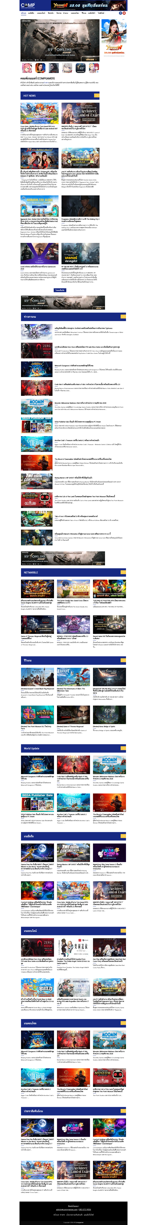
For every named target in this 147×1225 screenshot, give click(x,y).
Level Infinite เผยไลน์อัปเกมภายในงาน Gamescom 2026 (38, 268)
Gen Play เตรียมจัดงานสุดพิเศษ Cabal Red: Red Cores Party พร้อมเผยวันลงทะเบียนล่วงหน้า (109, 960)
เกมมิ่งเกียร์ (91, 13)
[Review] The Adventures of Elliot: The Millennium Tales (71, 690)
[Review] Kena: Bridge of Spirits (104, 726)
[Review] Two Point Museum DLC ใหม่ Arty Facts (36, 727)
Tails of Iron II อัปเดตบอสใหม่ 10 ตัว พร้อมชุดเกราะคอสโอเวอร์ (76, 516)
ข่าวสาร (46, 83)
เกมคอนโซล (75, 13)
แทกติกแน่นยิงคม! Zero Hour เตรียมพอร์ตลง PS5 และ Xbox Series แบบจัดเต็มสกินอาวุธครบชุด (87, 347)
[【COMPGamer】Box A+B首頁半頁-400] (114, 38)
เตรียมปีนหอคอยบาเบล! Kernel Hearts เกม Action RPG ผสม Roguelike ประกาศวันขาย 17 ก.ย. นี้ (73, 1001)
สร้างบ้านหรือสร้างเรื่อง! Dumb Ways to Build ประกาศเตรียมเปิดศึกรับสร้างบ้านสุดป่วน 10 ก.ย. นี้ (37, 1001)
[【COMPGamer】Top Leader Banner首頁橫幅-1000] (88, 5)
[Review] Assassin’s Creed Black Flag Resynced (37, 689)
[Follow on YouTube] (124, 13)
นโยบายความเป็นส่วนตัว (74, 1215)
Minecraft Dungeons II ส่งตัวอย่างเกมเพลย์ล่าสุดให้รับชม (74, 366)
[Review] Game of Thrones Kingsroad (70, 726)
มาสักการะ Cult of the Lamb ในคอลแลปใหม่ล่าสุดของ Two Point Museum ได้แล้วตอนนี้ (85, 496)
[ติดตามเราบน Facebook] (120, 13)
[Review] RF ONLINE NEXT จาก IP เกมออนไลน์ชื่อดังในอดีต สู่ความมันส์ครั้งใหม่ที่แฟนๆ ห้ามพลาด (109, 691)
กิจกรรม (59, 13)
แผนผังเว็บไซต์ (89, 1215)
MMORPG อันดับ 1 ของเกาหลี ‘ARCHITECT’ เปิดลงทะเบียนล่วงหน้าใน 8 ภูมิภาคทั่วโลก (79, 127)
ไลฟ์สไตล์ (101, 13)
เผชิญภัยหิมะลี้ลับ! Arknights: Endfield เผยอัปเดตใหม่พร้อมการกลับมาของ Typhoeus (83, 328)
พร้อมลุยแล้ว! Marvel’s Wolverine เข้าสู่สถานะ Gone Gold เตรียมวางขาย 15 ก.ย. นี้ (82, 534)
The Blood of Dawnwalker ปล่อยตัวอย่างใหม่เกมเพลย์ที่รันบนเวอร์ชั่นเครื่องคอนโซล (83, 459)
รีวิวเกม (84, 13)
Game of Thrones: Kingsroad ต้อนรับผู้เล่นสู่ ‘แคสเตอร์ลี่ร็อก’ (36, 637)
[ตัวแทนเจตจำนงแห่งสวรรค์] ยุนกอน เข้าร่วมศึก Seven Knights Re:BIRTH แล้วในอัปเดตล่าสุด (37, 601)
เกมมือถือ (31, 13)
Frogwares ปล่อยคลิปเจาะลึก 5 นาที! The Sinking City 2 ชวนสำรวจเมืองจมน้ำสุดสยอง (80, 220)
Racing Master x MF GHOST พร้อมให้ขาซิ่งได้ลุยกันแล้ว (73, 478)
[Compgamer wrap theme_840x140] (63, 302)
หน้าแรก (23, 13)
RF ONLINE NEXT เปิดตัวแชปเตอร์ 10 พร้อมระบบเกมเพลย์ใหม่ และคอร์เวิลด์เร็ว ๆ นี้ (80, 268)
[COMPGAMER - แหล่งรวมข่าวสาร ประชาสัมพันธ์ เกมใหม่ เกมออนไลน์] (28, 5)
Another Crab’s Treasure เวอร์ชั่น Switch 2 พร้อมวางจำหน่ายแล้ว (77, 440)
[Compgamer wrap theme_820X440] (60, 40)
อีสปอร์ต (50, 13)
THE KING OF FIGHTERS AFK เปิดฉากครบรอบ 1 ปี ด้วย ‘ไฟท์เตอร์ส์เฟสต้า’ (109, 601)
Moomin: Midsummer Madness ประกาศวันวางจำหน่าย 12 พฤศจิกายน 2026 (80, 403)
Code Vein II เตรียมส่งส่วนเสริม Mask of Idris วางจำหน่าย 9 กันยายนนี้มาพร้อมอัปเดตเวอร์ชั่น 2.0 (87, 384)
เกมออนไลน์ (41, 13)
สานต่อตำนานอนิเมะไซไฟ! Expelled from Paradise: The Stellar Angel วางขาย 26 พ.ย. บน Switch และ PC (73, 961)
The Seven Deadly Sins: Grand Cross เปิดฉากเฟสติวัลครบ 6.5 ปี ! (72, 601)
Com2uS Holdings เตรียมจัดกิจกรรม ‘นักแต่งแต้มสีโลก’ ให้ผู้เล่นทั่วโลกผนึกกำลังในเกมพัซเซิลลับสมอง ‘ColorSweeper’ (36, 904)
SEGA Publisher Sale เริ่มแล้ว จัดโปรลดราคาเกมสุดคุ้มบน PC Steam (78, 422)
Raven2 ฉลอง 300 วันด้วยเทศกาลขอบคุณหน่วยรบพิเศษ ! (109, 637)
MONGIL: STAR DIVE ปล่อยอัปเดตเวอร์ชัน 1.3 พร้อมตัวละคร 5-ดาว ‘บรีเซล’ (72, 637)
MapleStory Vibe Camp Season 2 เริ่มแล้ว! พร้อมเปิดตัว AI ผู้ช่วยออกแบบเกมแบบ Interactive (107, 866)
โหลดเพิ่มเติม (60, 290)
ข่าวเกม (65, 13)
